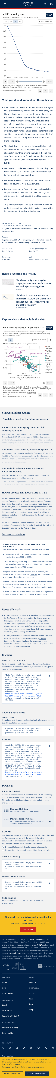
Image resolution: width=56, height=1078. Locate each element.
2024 (49, 81)
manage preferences (35, 1067)
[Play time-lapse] (5, 81)
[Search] (45, 4)
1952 (12, 81)
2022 (49, 383)
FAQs (22, 959)
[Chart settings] (51, 340)
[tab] (6, 21)
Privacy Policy (20, 1067)
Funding (32, 993)
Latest (4, 1005)
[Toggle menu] (4, 4)
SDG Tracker (7, 1010)
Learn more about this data (33, 87)
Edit (46, 21)
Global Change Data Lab (38, 939)
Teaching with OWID (10, 1016)
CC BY (29, 90)
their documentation (24, 175)
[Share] (45, 91)
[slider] (17, 81)
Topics (4, 983)
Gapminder (9, 168)
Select (40, 340)
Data (4, 988)
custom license (15, 953)
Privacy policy (7, 1056)
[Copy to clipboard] (46, 676)
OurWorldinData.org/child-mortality (14, 90)
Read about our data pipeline (13, 534)
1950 (12, 383)
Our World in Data (28, 4)
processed (23, 243)
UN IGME (8, 181)
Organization (34, 988)
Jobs (31, 1004)
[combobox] (45, 4)
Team (31, 999)
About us (32, 983)
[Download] (40, 91)
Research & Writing (10, 1028)
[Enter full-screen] (51, 91)
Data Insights (7, 993)
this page (42, 193)
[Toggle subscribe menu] (51, 4)
